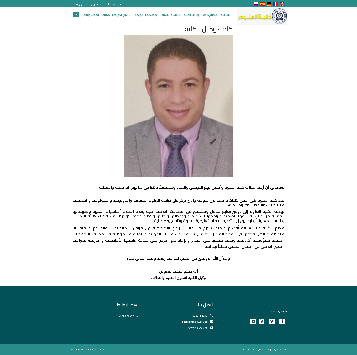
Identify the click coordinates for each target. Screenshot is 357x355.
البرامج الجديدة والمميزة (116, 14)
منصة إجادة (210, 14)
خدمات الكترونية (98, 4)
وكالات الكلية (192, 14)
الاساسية (226, 14)
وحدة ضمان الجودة (146, 14)
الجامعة (116, 4)
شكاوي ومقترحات (129, 315)
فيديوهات (78, 4)
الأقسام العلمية (170, 14)
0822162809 (199, 316)
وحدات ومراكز (91, 14)
